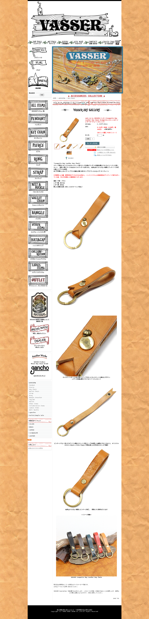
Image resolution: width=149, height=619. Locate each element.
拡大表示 (70, 158)
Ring (31, 395)
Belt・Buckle (34, 410)
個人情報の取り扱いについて (65, 609)
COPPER (31, 430)
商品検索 (32, 93)
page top (116, 598)
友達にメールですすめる (104, 155)
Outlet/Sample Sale (36, 415)
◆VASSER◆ (32, 383)
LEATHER (32, 436)
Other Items (33, 403)
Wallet (31, 401)
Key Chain (33, 389)
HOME (54, 98)
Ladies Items (34, 408)
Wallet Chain (34, 391)
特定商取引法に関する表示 (84, 609)
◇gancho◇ (32, 412)
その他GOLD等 (33, 433)
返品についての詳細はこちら (105, 150)
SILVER (31, 424)
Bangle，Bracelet (35, 397)
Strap (31, 393)
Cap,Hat (32, 399)
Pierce (31, 387)
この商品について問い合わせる (106, 152)
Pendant (32, 385)
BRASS (31, 427)
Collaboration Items (37, 406)
